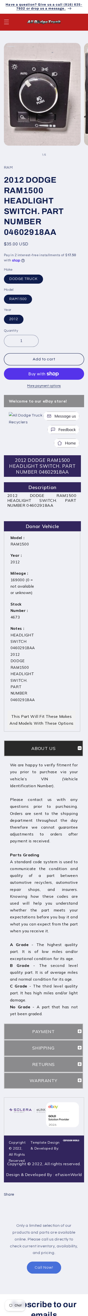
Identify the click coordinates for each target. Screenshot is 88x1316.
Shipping (43, 1048)
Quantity (11, 330)
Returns (43, 1064)
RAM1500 (18, 299)
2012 (13, 319)
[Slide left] (33, 155)
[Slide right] (55, 155)
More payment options (44, 386)
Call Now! (44, 1267)
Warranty (43, 1080)
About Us (43, 748)
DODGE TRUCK (23, 279)
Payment (43, 1031)
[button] (6, 22)
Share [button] (9, 1194)
